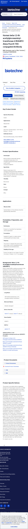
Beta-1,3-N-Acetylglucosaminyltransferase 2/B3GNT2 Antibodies (13, 26)
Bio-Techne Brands (4, 468)
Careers (1, 471)
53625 (15, 313)
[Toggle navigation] (2, 9)
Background (16, 103)
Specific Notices (16, 104)
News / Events (3, 486)
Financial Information (4, 491)
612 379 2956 (5, 457)
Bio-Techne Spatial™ (15, 1)
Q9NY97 (6, 329)
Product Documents (7, 104)
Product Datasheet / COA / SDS (13, 56)
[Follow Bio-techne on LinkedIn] (1, 505)
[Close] (26, 514)
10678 (6, 313)
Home (3, 23)
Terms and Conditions (5, 476)
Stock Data (2, 494)
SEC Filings (2, 497)
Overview (2, 483)
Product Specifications (8, 101)
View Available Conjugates (13, 88)
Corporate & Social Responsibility (7, 474)
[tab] (8, 95)
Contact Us (2, 508)
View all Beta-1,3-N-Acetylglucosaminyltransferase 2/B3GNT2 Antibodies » (12, 141)
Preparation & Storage (8, 103)
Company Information (5, 488)
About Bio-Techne (4, 466)
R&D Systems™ (4, 1)
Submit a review (7, 54)
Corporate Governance (5, 499)
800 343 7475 (7, 458)
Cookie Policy (9, 522)
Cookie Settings (14, 526)
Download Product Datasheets (12, 366)
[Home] (14, 9)
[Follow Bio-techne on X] (5, 505)
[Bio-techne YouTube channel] (8, 505)
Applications (17, 101)
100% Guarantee (20, 92)
